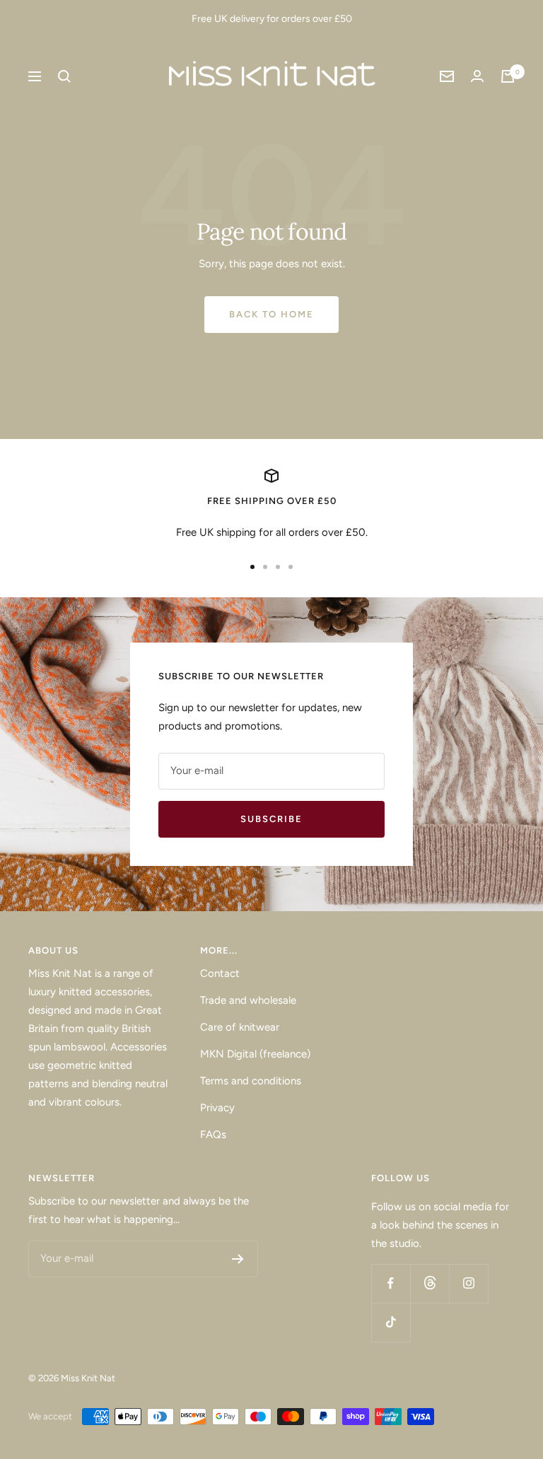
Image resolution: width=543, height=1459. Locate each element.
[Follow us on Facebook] (390, 1283)
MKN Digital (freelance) (255, 1054)
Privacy (217, 1107)
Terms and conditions (250, 1080)
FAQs (213, 1134)
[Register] (238, 1259)
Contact (220, 973)
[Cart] (508, 76)
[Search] (64, 76)
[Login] (477, 76)
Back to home (271, 314)
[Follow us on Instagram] (468, 1283)
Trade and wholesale (248, 1000)
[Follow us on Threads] (429, 1283)
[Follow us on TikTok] (390, 1322)
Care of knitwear (239, 1027)
